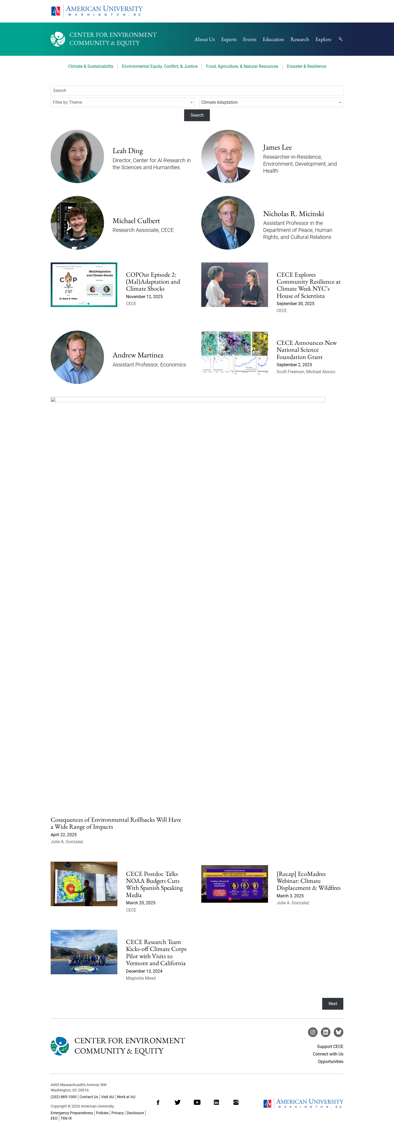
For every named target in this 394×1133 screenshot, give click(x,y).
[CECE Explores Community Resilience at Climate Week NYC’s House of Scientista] (234, 292)
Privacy (117, 1113)
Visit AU (107, 1097)
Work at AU (126, 1097)
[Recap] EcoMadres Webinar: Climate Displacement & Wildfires (309, 880)
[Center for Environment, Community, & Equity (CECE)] (104, 39)
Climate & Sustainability (90, 66)
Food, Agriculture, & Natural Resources (242, 66)
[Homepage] (303, 1104)
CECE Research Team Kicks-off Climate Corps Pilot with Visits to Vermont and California (156, 952)
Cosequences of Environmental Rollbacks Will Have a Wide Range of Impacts (116, 823)
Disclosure (135, 1113)
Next (333, 1003)
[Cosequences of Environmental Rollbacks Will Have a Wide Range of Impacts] (188, 598)
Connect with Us (328, 1054)
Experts (228, 39)
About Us (204, 39)
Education (273, 39)
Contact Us (89, 1097)
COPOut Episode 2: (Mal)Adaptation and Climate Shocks (153, 281)
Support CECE (330, 1046)
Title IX (66, 1118)
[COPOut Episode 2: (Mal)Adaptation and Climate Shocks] (84, 292)
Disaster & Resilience (306, 66)
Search (197, 115)
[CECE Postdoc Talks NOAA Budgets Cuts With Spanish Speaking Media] (84, 891)
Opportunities (330, 1061)
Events (249, 39)
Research (300, 39)
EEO (54, 1118)
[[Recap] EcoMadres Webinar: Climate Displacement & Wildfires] (234, 891)
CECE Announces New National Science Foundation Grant (307, 349)
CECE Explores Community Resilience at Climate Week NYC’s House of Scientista (309, 285)
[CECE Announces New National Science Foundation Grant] (234, 359)
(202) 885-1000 (64, 1097)
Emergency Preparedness (72, 1113)
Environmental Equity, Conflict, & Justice (160, 66)
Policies (102, 1113)
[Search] (340, 39)
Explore (323, 39)
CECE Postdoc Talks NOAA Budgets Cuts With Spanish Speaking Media (154, 884)
